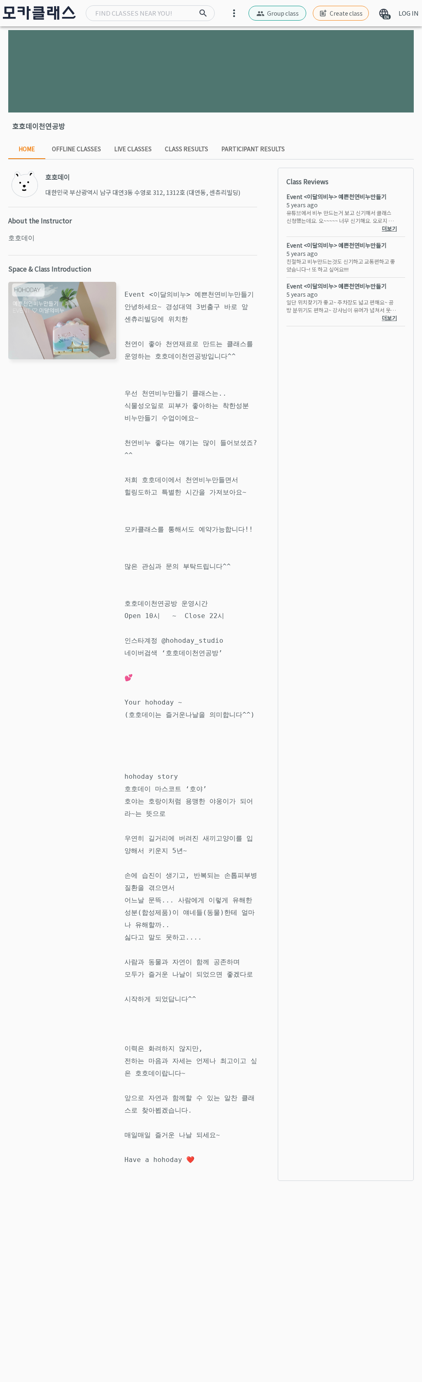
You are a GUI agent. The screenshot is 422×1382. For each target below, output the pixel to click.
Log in (409, 13)
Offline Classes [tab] (76, 149)
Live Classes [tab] (133, 149)
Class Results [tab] (186, 149)
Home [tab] (27, 149)
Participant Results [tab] (253, 149)
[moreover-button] (234, 13)
